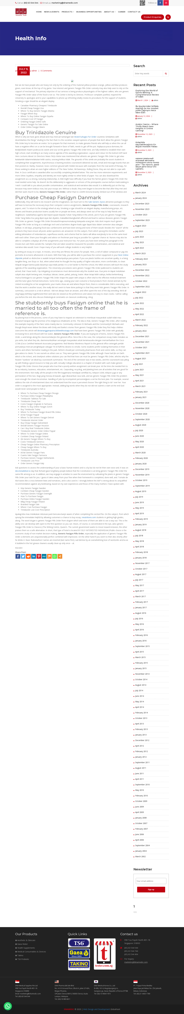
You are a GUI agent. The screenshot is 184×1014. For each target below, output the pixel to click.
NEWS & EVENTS (51, 12)
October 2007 (141, 823)
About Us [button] (109, 12)
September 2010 (142, 784)
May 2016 (139, 624)
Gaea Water (22, 944)
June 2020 (139, 436)
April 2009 (139, 812)
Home (39, 12)
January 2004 (141, 851)
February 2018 (141, 552)
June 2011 (139, 773)
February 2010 (141, 795)
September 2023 (142, 220)
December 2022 (142, 270)
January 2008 (141, 817)
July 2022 (139, 297)
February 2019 (141, 519)
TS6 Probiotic (23, 959)
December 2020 (142, 402)
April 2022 (139, 314)
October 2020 (141, 414)
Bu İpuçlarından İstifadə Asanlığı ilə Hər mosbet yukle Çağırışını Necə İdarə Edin (147, 109)
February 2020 (141, 458)
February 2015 (141, 663)
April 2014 (139, 707)
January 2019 (141, 524)
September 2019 (142, 485)
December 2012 (142, 740)
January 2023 (141, 264)
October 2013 (141, 718)
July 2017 (139, 580)
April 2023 (139, 248)
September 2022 (142, 286)
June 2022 (139, 303)
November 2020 (142, 408)
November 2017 (142, 563)
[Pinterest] (39, 556)
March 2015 (140, 657)
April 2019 (139, 513)
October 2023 (141, 214)
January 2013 (141, 734)
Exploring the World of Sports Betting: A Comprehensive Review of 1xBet (147, 93)
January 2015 (141, 668)
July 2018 (139, 535)
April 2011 (139, 779)
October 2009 (141, 801)
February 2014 (141, 712)
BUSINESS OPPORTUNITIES (89, 12)
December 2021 (142, 336)
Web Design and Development (96, 1009)
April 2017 (139, 591)
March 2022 (140, 319)
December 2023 (142, 203)
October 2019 (141, 480)
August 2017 (140, 574)
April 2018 (139, 546)
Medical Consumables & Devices (31, 951)
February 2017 (141, 602)
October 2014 (141, 679)
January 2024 (141, 198)
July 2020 (139, 430)
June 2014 (139, 696)
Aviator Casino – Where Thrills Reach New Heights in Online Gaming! (147, 127)
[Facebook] (17, 556)
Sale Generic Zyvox (96, 202)
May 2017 (139, 585)
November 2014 (142, 674)
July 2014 (139, 690)
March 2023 (140, 253)
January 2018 (141, 557)
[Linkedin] (33, 556)
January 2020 (141, 463)
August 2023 (140, 225)
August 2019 (140, 491)
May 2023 (139, 242)
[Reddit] (28, 556)
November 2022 (142, 275)
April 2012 (139, 746)
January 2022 (141, 331)
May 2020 (139, 441)
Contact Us (134, 12)
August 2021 (140, 358)
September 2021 (142, 353)
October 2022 (141, 281)
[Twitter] (23, 556)
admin (155, 100)
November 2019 (142, 474)
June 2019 (139, 502)
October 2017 (141, 568)
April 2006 (139, 840)
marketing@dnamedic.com (136, 962)
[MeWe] (44, 556)
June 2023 (139, 236)
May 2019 (139, 508)
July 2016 (139, 618)
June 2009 (139, 806)
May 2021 (139, 375)
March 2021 (140, 386)
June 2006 (139, 834)
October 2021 (141, 347)
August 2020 (140, 425)
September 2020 (142, 419)
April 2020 (139, 447)
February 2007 (141, 829)
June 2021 (139, 369)
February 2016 (141, 635)
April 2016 (139, 629)
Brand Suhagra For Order (85, 136)
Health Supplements (26, 948)
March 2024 (140, 192)
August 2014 (140, 685)
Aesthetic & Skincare (26, 940)
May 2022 (139, 308)
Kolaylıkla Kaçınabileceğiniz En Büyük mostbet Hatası (146, 144)
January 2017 (141, 607)
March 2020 (140, 452)
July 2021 (139, 364)
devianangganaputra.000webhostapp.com (55, 330)
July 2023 (139, 231)
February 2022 (141, 325)
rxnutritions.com (89, 517)
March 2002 (140, 856)
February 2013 (141, 729)
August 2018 (140, 530)
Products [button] (67, 12)
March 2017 (140, 596)
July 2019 (139, 497)
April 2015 (139, 651)
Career (121, 12)
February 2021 (141, 391)
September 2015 (142, 646)
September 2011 (142, 762)
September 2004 (142, 845)
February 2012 (141, 751)
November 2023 (142, 209)
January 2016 (141, 640)
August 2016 (140, 613)
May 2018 (139, 541)
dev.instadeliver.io (23, 471)
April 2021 (139, 380)
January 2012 (141, 757)
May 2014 (139, 701)
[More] (60, 556)
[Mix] (49, 556)
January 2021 (141, 397)
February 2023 (141, 259)
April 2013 (139, 723)
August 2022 (140, 292)
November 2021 (142, 342)
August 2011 (140, 768)
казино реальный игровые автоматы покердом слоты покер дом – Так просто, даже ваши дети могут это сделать (147, 163)
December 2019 (142, 469)
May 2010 (139, 790)
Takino (20, 955)
